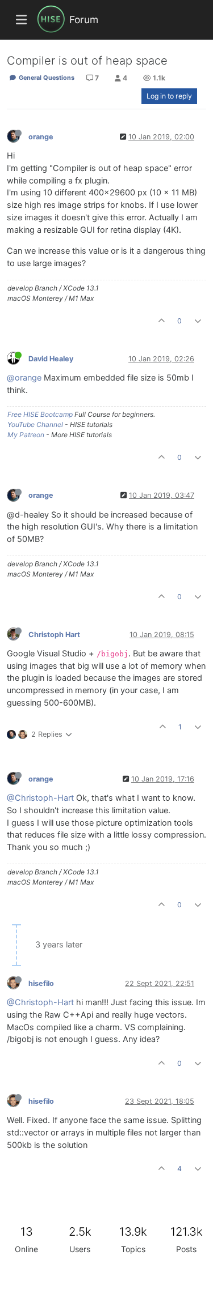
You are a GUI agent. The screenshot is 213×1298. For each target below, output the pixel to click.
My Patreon (25, 434)
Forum (83, 19)
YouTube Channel (35, 424)
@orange (24, 378)
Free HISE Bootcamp (40, 414)
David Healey (50, 359)
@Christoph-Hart (40, 798)
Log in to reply (169, 96)
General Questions (45, 78)
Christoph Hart (54, 634)
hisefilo (41, 983)
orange (40, 137)
